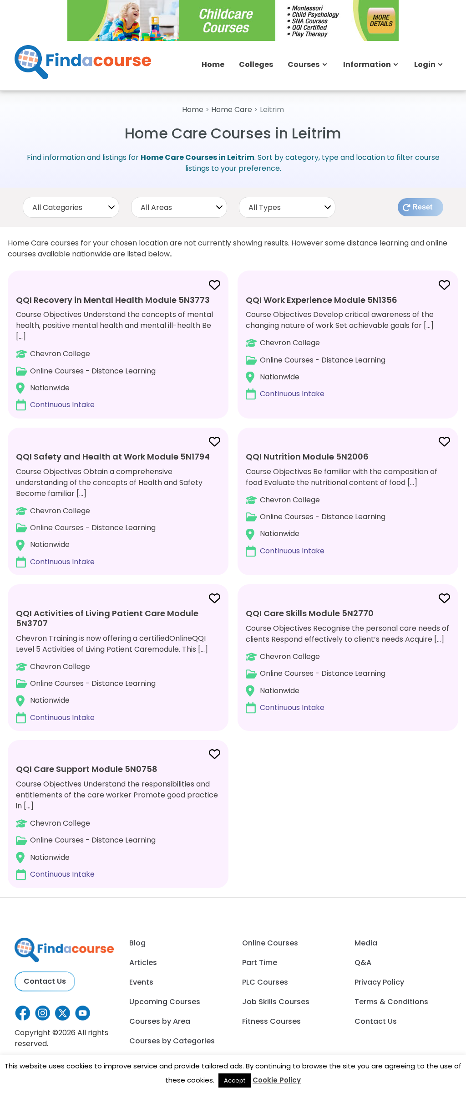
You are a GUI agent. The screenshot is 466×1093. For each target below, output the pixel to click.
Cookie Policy (277, 1080)
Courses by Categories (172, 1041)
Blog (137, 943)
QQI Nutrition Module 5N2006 (307, 456)
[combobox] (71, 207)
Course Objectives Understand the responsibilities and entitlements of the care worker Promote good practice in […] (117, 821)
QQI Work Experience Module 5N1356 (321, 300)
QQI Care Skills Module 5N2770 (310, 613)
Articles (143, 962)
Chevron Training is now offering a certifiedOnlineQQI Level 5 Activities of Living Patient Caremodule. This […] (112, 665)
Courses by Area (159, 1021)
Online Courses (270, 943)
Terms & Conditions (391, 1001)
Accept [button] (234, 1080)
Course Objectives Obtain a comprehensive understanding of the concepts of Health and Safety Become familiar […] (113, 509)
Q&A (363, 962)
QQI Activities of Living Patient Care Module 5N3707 (107, 618)
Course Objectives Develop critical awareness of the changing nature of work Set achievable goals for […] (340, 346)
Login (425, 64)
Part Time (259, 962)
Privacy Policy (379, 982)
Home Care (231, 109)
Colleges (256, 64)
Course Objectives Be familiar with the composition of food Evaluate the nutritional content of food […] (341, 503)
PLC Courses (265, 982)
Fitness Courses (271, 1021)
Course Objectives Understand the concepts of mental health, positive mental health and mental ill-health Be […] (114, 352)
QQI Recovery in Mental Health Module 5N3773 (113, 300)
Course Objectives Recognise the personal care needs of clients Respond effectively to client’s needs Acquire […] (347, 660)
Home (213, 64)
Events (141, 982)
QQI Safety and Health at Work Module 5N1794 (113, 456)
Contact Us (45, 981)
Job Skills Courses (275, 1001)
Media (366, 943)
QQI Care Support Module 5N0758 (86, 769)
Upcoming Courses (164, 1001)
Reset (422, 207)
